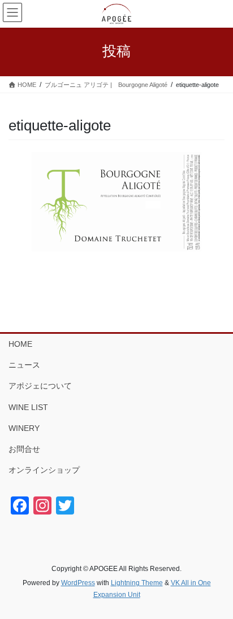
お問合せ (24, 449)
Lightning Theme (137, 583)
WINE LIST (28, 407)
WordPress (78, 583)
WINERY (24, 428)
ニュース (24, 364)
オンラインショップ (44, 469)
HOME (20, 343)
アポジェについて (40, 385)
